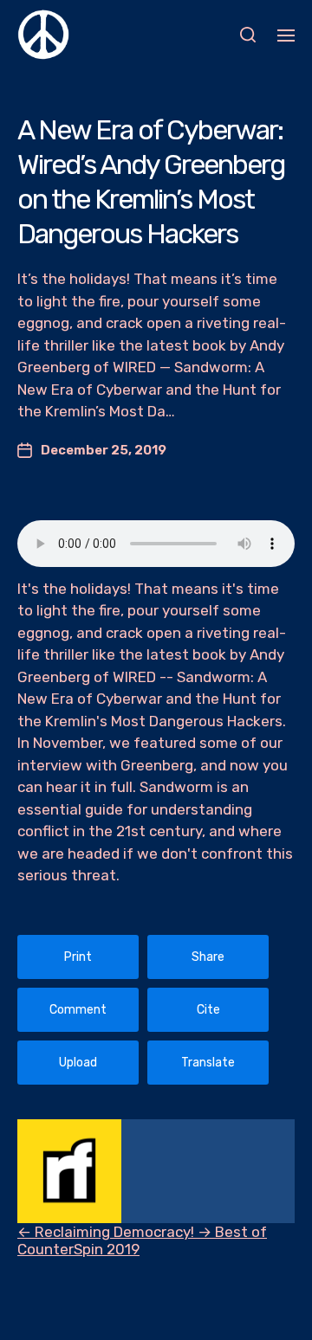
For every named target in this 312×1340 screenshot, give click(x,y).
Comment (78, 1009)
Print (78, 957)
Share (208, 957)
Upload (78, 1062)
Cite (208, 1009)
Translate (208, 1062)
